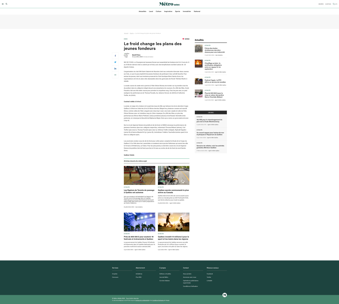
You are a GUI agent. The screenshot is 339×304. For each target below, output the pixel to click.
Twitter (209, 277)
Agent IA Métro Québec (175, 203)
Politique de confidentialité (142, 300)
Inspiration (168, 11)
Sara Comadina (138, 207)
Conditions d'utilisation (158, 300)
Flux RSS (139, 277)
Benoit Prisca (136, 55)
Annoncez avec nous (189, 277)
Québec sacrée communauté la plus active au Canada (173, 191)
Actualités (142, 11)
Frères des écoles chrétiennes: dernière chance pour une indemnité (215, 50)
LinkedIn (209, 281)
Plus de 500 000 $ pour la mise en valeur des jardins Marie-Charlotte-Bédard (214, 95)
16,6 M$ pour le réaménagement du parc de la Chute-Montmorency (209, 120)
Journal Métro (163, 277)
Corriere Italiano (164, 281)
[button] (2, 4)
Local (151, 11)
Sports (177, 11)
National (197, 11)
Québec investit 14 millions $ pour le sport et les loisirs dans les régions (173, 237)
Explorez (211, 112)
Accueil (126, 33)
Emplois (114, 274)
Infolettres (139, 274)
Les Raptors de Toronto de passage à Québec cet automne (139, 191)
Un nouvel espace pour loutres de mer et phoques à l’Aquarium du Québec (210, 133)
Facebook (210, 274)
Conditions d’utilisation (190, 286)
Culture (158, 11)
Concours (115, 277)
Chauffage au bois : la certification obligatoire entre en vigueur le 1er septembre (213, 66)
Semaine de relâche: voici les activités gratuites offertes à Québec (210, 146)
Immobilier (187, 11)
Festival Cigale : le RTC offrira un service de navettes (215, 81)
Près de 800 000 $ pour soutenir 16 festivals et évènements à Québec (138, 237)
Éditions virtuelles (165, 274)
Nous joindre (187, 274)
